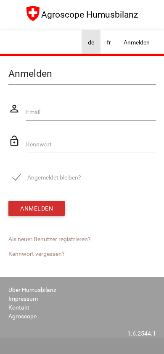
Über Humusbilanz (32, 289)
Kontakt (18, 307)
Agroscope (22, 316)
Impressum (23, 298)
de (91, 42)
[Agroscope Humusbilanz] (82, 24)
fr (109, 42)
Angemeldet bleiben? (54, 177)
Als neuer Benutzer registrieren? (49, 239)
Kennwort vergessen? (36, 253)
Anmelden (137, 42)
